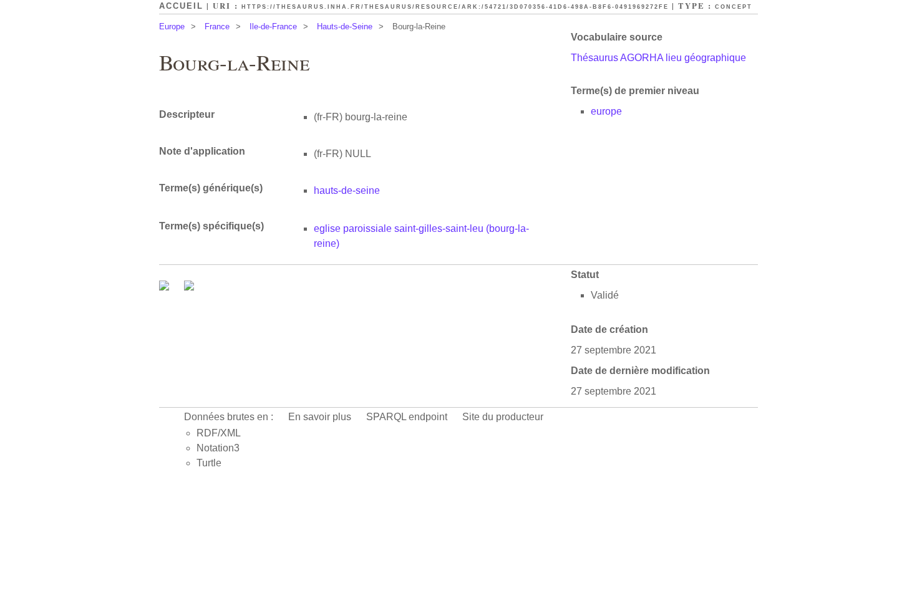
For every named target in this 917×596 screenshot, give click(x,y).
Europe (172, 26)
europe (606, 111)
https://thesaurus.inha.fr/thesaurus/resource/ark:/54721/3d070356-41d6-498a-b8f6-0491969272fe (455, 7)
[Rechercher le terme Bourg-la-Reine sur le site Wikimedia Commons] (165, 287)
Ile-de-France (273, 26)
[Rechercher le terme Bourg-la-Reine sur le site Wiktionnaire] (189, 287)
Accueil (181, 6)
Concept (733, 7)
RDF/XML (218, 433)
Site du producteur (502, 416)
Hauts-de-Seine (344, 26)
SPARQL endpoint (406, 416)
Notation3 (218, 448)
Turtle (208, 463)
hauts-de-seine (347, 190)
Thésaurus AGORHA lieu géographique (658, 57)
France (217, 26)
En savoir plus (319, 416)
